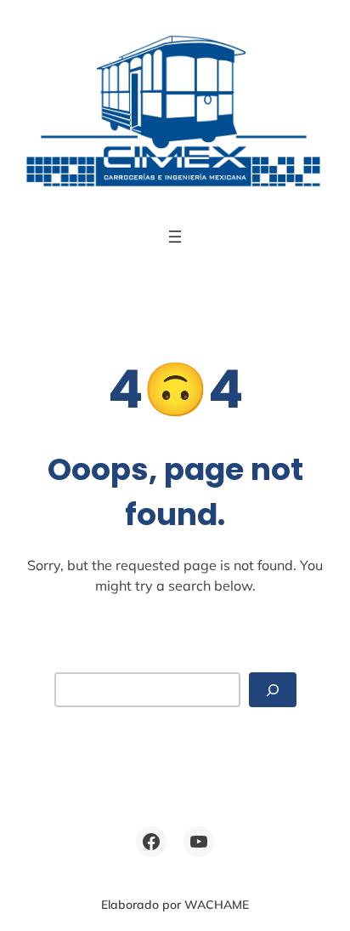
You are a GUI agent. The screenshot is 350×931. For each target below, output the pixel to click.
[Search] (272, 689)
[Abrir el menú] (175, 236)
